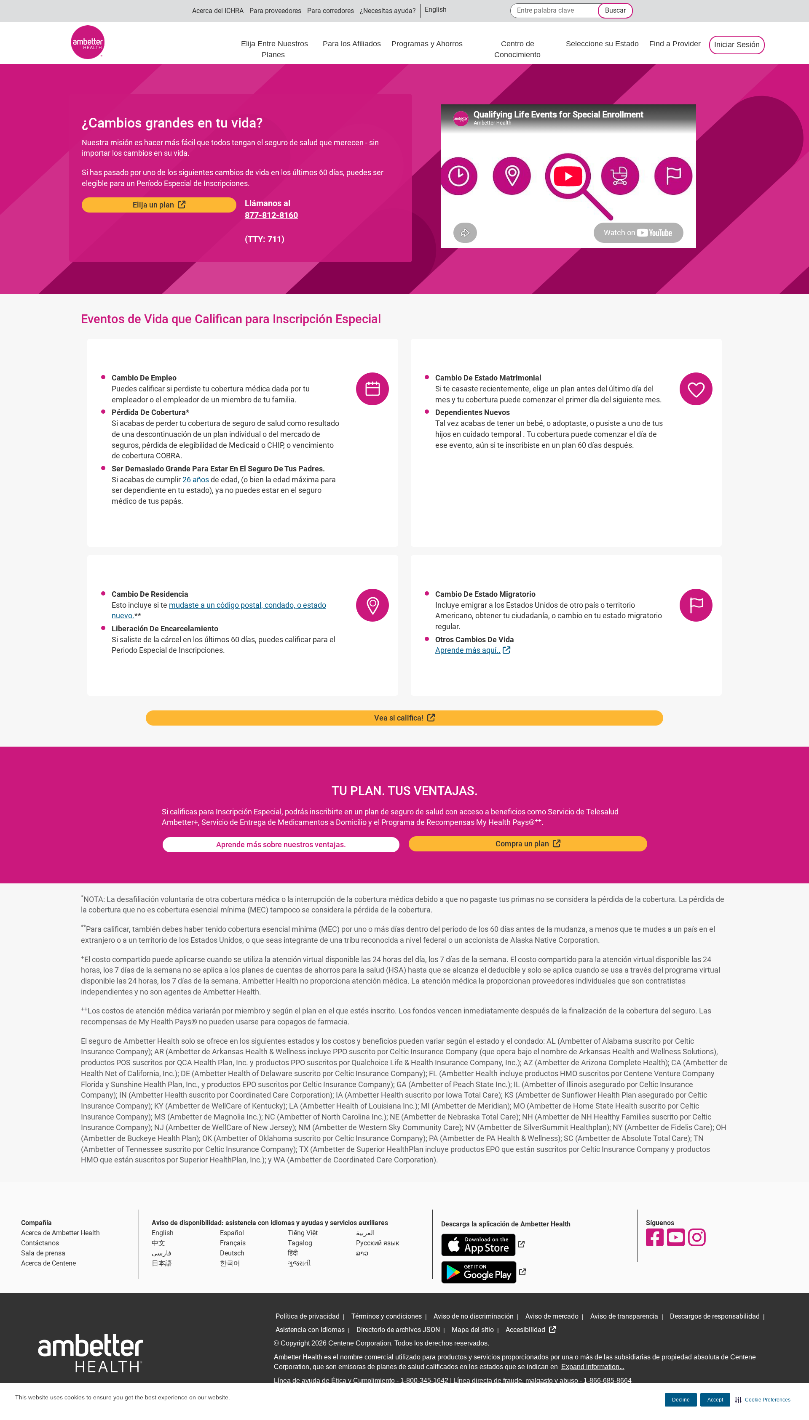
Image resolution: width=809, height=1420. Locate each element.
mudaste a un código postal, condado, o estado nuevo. (219, 610)
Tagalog (300, 1243)
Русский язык (377, 1243)
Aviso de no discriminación (474, 1316)
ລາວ (362, 1253)
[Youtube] (675, 1237)
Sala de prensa (43, 1253)
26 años (195, 479)
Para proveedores (275, 11)
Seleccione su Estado (603, 44)
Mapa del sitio (473, 1330)
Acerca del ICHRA (218, 11)
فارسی (161, 1253)
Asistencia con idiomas (310, 1330)
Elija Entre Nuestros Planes (274, 49)
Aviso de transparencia (624, 1316)
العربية (365, 1233)
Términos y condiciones (386, 1316)
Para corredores (330, 11)
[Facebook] (654, 1237)
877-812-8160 (271, 215)
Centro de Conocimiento (517, 49)
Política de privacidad (308, 1316)
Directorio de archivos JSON (398, 1330)
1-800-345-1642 (424, 1380)
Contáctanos (40, 1243)
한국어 (230, 1263)
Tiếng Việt (303, 1233)
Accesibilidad (526, 1330)
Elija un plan (181, 204)
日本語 (162, 1263)
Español (232, 1233)
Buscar (615, 10)
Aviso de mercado (552, 1316)
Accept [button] (715, 1400)
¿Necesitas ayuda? (388, 11)
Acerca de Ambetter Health (60, 1233)
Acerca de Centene (48, 1263)
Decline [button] (681, 1400)
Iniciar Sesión (737, 44)
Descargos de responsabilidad (715, 1316)
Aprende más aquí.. (473, 649)
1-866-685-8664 (608, 1380)
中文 (158, 1243)
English (163, 1233)
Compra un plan (550, 843)
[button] (763, 1400)
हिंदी (293, 1253)
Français (233, 1243)
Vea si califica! (426, 717)
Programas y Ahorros (428, 44)
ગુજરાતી (299, 1263)
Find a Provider (675, 44)
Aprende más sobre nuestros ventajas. (281, 844)
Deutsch (232, 1253)
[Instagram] (696, 1237)
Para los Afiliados (353, 44)
